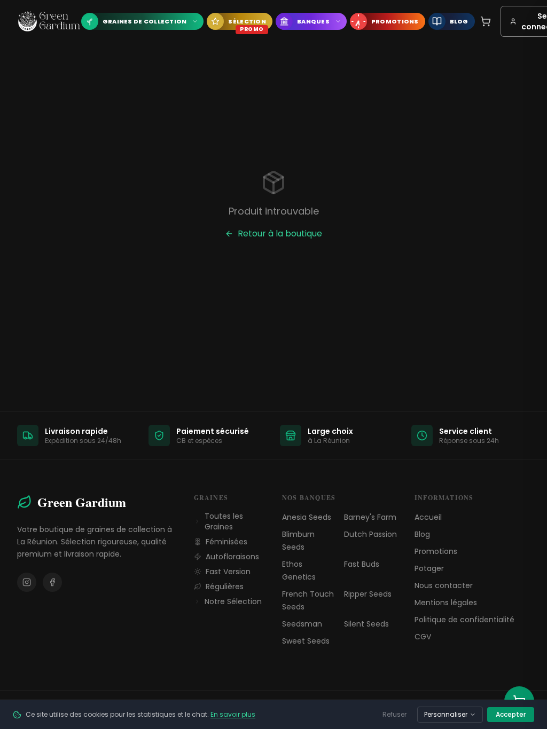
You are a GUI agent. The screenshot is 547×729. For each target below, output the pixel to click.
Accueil (428, 517)
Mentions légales (446, 602)
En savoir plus (232, 714)
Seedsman (302, 624)
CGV (423, 636)
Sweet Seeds (306, 641)
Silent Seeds (366, 624)
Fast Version (228, 571)
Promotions (436, 551)
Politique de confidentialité (464, 619)
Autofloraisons (232, 556)
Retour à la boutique (280, 233)
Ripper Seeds (368, 594)
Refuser (394, 714)
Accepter (511, 714)
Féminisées (226, 541)
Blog (422, 534)
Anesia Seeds (306, 517)
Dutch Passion (370, 534)
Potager (429, 568)
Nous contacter (444, 585)
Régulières (225, 586)
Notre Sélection (233, 601)
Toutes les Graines (224, 521)
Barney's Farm (370, 517)
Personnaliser (445, 714)
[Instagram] (26, 582)
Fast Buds (361, 564)
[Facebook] (52, 582)
